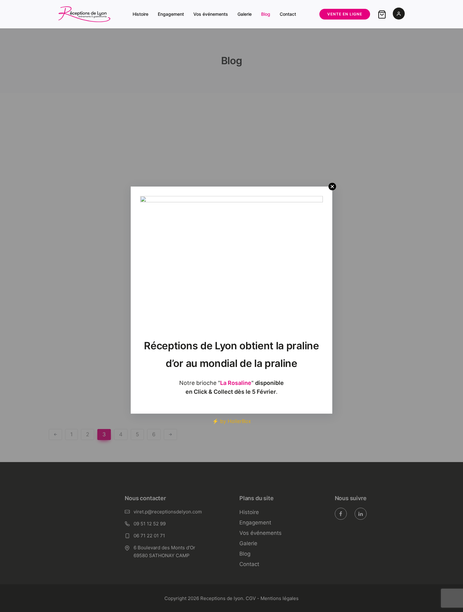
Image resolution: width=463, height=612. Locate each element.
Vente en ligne (344, 14)
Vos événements (210, 14)
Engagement (171, 14)
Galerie (244, 14)
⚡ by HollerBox (231, 421)
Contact (288, 14)
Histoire (140, 14)
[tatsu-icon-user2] (399, 14)
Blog (265, 14)
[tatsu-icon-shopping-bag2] (382, 14)
